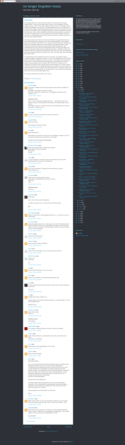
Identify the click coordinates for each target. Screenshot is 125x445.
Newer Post (27, 427)
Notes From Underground (82, 55)
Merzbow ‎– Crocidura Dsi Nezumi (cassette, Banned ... (87, 104)
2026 (79, 64)
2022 (79, 72)
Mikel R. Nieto (32, 256)
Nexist (29, 275)
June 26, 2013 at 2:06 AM (34, 330)
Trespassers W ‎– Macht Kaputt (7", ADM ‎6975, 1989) (87, 183)
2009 (79, 218)
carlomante (31, 175)
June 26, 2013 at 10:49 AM (34, 395)
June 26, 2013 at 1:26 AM (34, 323)
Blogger (71, 441)
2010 (79, 216)
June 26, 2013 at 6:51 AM (34, 348)
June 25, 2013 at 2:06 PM (34, 172)
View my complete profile (82, 235)
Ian (29, 295)
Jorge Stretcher (32, 326)
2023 (79, 70)
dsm (29, 130)
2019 (79, 79)
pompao (30, 333)
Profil (29, 112)
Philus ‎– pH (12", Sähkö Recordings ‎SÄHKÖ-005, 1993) (87, 139)
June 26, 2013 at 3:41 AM (34, 341)
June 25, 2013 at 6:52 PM (34, 245)
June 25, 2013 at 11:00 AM (34, 109)
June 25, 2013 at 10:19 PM (34, 291)
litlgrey (30, 166)
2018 (79, 81)
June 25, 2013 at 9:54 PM (34, 272)
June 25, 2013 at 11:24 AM (34, 127)
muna (29, 344)
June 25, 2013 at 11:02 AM (34, 116)
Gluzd (29, 157)
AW (29, 268)
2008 (79, 220)
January (81, 209)
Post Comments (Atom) (51, 431)
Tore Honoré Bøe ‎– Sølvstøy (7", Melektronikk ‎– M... (87, 163)
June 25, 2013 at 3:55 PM (34, 209)
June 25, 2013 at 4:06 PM (34, 218)
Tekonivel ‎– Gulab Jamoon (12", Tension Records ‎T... (86, 142)
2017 (79, 83)
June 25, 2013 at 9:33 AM (34, 95)
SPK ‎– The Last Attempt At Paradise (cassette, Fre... (88, 97)
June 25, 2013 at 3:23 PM (34, 191)
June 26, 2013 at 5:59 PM (34, 404)
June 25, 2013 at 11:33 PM (34, 315)
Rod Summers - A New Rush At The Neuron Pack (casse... (87, 122)
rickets (30, 248)
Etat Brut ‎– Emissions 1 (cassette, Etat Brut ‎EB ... (87, 129)
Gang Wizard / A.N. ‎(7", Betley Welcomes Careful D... (86, 190)
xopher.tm (31, 241)
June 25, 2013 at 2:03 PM (34, 163)
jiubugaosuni (31, 310)
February (81, 206)
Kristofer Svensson (33, 145)
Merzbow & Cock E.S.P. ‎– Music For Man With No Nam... (88, 179)
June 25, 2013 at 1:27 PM (34, 154)
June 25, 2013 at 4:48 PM (34, 230)
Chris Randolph (32, 213)
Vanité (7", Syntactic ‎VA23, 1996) (87, 177)
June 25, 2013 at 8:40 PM (34, 253)
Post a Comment (31, 421)
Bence (29, 359)
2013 (79, 87)
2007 (79, 222)
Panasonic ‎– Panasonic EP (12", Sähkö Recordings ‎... (87, 146)
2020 (79, 76)
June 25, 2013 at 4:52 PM (34, 238)
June (80, 89)
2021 (79, 74)
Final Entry (81, 91)
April (80, 202)
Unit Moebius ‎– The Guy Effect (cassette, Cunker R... (86, 94)
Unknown (30, 85)
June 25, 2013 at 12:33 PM (34, 142)
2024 (79, 68)
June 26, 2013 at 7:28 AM (34, 355)
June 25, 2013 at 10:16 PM (34, 279)
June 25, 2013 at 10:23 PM (34, 306)
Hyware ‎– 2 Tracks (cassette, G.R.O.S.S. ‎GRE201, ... (86, 111)
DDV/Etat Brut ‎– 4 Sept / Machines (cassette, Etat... (87, 132)
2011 (79, 214)
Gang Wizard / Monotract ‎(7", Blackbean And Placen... (86, 167)
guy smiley (31, 221)
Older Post (68, 427)
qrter (29, 283)
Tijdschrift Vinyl (80, 52)
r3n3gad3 (30, 120)
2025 (79, 66)
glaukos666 (31, 407)
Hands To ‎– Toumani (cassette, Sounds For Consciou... (86, 115)
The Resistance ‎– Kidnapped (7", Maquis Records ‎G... (87, 160)
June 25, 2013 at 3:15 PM (34, 184)
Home (48, 427)
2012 (79, 211)
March (80, 204)
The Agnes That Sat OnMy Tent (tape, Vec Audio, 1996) (88, 118)
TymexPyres (31, 398)
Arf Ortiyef (31, 234)
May (80, 200)
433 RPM (80, 233)
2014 (79, 85)
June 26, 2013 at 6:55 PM (34, 418)
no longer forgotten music (42, 6)
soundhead (31, 194)
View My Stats (79, 44)
